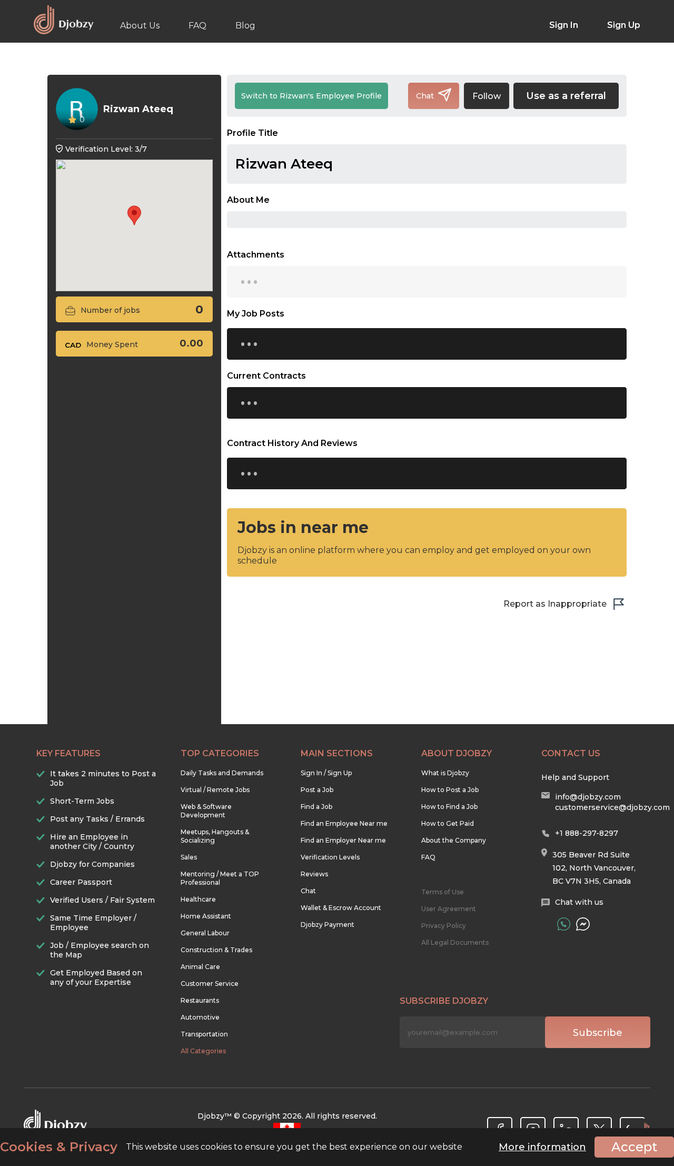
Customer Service (210, 983)
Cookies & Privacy (58, 1147)
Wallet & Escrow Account (341, 908)
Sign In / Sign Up (326, 773)
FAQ (197, 26)
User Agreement (448, 909)
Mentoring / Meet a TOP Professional (220, 878)
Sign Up (623, 25)
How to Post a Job (450, 790)
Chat (308, 891)
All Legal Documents (455, 942)
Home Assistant (206, 916)
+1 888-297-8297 (586, 833)
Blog (245, 26)
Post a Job (317, 790)
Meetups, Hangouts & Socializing (215, 836)
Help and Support (575, 777)
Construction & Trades (216, 950)
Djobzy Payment (327, 924)
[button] (134, 215)
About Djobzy (456, 753)
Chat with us (579, 902)
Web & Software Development (206, 811)
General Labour (205, 933)
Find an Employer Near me (343, 840)
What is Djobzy (445, 773)
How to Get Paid (447, 823)
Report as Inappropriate (555, 604)
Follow (486, 96)
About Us (140, 26)
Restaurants (200, 1000)
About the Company (453, 840)
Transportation (204, 1034)
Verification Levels (330, 857)
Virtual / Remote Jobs (215, 790)
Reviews (314, 874)
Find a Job (316, 807)
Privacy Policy (443, 926)
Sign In (563, 25)
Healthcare (198, 899)
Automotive (200, 1017)
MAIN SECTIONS (337, 753)
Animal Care (200, 967)
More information (542, 1147)
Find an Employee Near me (344, 823)
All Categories (203, 1051)
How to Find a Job (449, 807)
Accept (634, 1146)
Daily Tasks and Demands (222, 773)
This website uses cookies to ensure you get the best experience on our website (231, 1147)
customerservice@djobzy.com (612, 807)
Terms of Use (442, 892)
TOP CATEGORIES (220, 753)
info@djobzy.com (588, 797)
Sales (189, 857)
